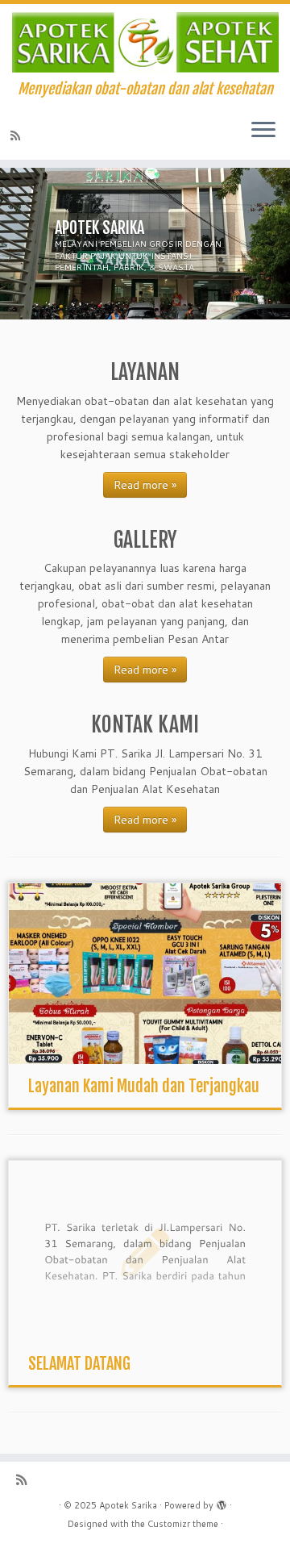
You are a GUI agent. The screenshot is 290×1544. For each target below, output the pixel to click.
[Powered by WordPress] (221, 1502)
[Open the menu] (263, 131)
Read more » (145, 485)
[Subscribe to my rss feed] (17, 135)
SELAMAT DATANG (79, 1364)
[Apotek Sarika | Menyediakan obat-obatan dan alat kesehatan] (145, 42)
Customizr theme (182, 1523)
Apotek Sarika (128, 1505)
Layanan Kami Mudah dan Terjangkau (143, 1086)
